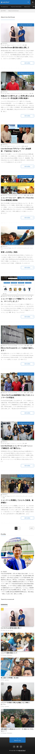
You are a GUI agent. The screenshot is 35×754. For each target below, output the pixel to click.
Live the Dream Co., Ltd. (19, 583)
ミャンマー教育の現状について (9, 653)
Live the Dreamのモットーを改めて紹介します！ (17, 349)
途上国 (26, 146)
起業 (23, 146)
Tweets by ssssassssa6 (7, 599)
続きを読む (27, 63)
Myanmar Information (16, 6)
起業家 (31, 392)
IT (2, 248)
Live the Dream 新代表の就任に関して (15, 47)
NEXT (31, 528)
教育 (26, 45)
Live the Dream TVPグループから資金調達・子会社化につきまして (16, 150)
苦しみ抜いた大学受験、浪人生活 (9, 677)
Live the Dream (6, 45)
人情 (30, 93)
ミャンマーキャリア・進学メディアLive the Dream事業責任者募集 (17, 199)
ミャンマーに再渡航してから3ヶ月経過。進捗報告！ (17, 501)
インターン (13, 45)
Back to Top (17, 740)
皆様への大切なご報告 (9, 252)
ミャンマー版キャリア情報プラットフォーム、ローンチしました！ (16, 300)
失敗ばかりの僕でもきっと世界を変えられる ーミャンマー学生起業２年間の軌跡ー (17, 97)
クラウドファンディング (16, 93)
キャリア (12, 146)
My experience (4, 6)
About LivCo (27, 6)
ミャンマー (19, 45)
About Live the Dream (26, 25)
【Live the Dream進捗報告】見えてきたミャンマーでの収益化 (17, 396)
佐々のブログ (22, 750)
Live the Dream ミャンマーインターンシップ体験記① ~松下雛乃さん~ (17, 447)
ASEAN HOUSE (19, 591)
